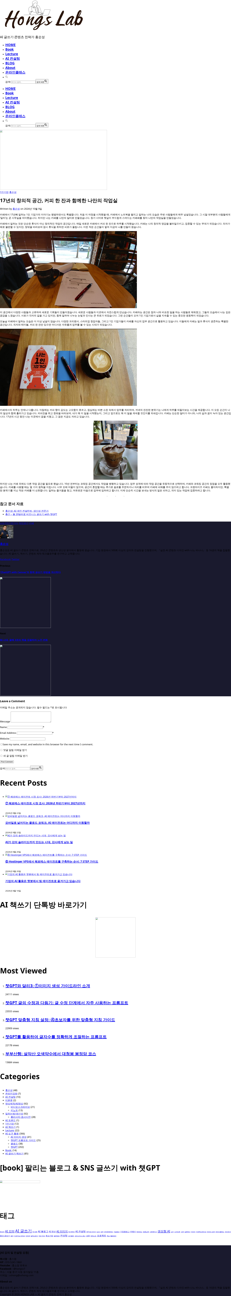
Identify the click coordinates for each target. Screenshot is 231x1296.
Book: (8, 1150)
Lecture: (9, 1130)
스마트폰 (177, 1232)
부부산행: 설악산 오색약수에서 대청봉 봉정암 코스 (50, 1053)
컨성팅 (64, 1235)
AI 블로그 (43, 1231)
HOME (10, 44)
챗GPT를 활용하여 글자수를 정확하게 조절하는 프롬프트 (56, 1036)
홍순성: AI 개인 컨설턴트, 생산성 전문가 (27, 510)
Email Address (8, 732)
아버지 (193, 1232)
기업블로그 (125, 1231)
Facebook (5, 559)
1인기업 (4, 192)
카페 (31, 523)
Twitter (15, 559)
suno (98, 1232)
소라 (172, 1232)
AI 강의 (10, 1231)
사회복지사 (153, 1232)
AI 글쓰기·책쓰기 (14, 1153)
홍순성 (12, 192)
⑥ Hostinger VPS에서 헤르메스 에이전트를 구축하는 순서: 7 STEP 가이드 (51, 861)
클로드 (14, 1143)
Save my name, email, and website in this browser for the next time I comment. (48, 744)
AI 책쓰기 (10, 1127)
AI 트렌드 (10, 1120)
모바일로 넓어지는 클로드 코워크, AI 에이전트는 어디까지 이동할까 (47, 822)
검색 (102, 1232)
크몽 (88, 1235)
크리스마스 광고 (80, 1236)
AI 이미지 (62, 1231)
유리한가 (228, 1232)
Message (5, 721)
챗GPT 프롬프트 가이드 (23, 1140)
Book (9, 49)
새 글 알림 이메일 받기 (15, 755)
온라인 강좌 (211, 1232)
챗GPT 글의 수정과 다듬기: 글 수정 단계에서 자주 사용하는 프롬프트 (66, 1002)
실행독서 (187, 1232)
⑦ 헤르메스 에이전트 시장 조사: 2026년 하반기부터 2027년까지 (45, 803)
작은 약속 (42, 1236)
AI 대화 (34, 1232)
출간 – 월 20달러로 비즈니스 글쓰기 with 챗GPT (31, 514)
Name (3, 727)
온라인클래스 (15, 72)
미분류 (9, 1100)
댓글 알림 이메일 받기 (15, 750)
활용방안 (113, 1236)
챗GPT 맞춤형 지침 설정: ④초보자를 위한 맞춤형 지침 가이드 (60, 1019)
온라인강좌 (11, 1093)
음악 (12, 1236)
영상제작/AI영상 (14, 1103)
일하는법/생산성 (14, 1113)
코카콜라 (71, 1236)
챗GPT (14, 1147)
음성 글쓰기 (5, 1235)
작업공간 (23, 523)
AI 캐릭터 (71, 1232)
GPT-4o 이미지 (91, 1232)
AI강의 (2, 1232)
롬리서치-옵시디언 (21, 1117)
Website (4, 738)
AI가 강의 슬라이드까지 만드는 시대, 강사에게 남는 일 (39, 842)
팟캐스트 (93, 1236)
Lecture (11, 54)
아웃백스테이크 (201, 1232)
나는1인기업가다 (9, 523)
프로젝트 (101, 1235)
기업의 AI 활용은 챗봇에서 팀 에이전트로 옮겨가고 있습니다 (42, 881)
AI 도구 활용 (12, 1133)
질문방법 (57, 1236)
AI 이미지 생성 (18, 1137)
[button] (6, 77)
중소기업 (49, 1235)
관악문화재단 (108, 1232)
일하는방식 (34, 1236)
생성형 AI (164, 1231)
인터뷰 (28, 1236)
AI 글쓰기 (23, 1231)
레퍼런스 (139, 1232)
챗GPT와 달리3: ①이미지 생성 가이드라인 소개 (47, 985)
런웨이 (133, 1231)
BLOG (10, 63)
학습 (108, 1236)
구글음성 (117, 1232)
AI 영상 (52, 1231)
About (10, 67)
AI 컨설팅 (12, 58)
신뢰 (182, 1232)
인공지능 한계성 (19, 1236)
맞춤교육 (146, 1232)
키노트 (14, 1110)
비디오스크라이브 (20, 1107)
